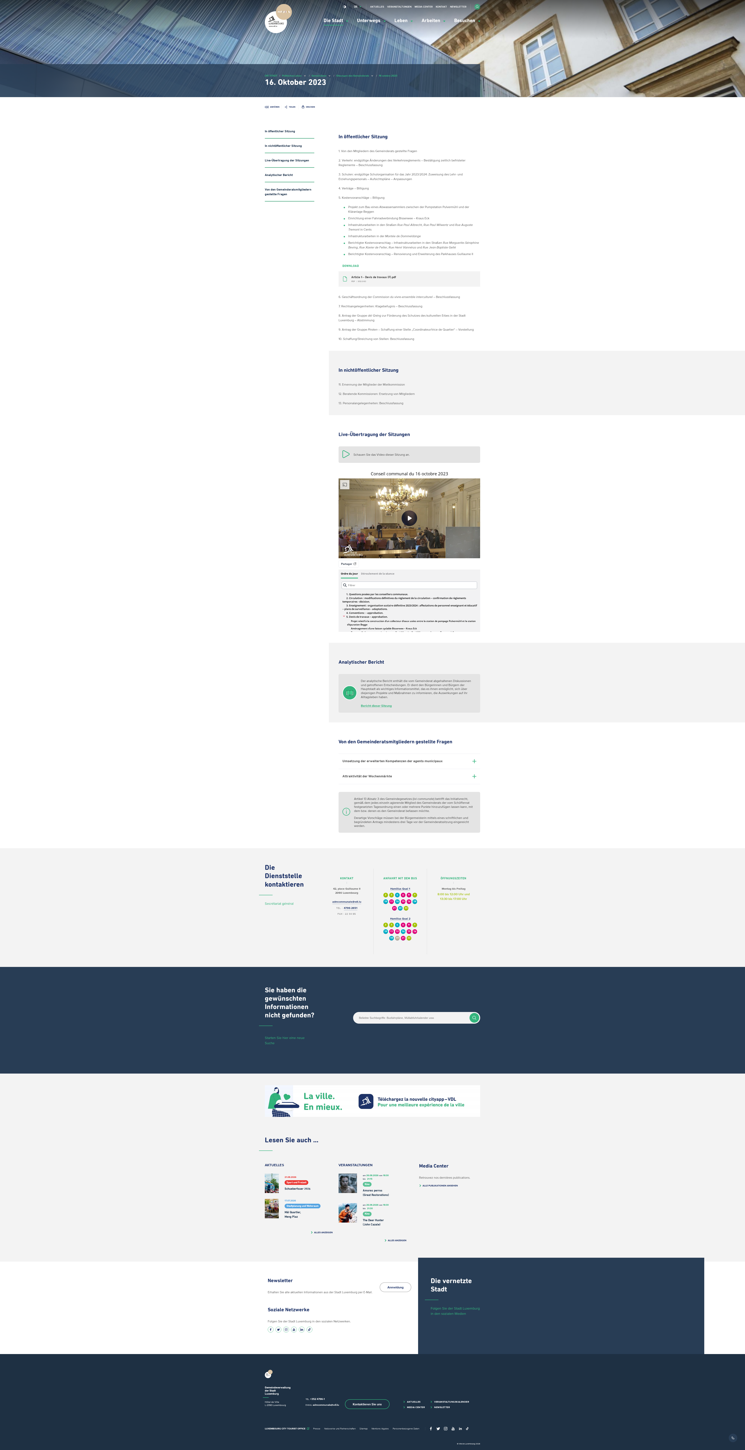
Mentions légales (380, 1428)
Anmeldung (395, 1287)
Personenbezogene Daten (406, 1428)
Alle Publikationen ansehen (440, 1185)
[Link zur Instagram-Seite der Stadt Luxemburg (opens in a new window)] (286, 1329)
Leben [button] (401, 20)
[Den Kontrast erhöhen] (344, 7)
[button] (477, 7)
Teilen (292, 107)
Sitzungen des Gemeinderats (352, 75)
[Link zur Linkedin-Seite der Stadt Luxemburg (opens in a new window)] (302, 1329)
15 (403, 901)
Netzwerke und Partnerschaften (340, 1428)
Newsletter (458, 6)
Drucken (310, 107)
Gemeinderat (319, 75)
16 (409, 901)
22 (400, 908)
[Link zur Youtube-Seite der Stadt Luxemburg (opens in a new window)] (294, 1329)
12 (397, 931)
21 (394, 908)
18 (414, 901)
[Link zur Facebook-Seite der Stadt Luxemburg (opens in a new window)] (271, 1329)
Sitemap (364, 1428)
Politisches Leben (292, 75)
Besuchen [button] (465, 20)
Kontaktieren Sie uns (367, 1404)
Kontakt (441, 6)
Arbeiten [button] (431, 20)
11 (391, 901)
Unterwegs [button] (369, 20)
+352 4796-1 (317, 1399)
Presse (316, 1428)
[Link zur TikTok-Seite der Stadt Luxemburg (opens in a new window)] (309, 1329)
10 (385, 901)
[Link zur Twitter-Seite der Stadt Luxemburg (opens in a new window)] (278, 1329)
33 (406, 908)
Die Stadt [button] (334, 20)
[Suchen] (474, 1018)
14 (397, 901)
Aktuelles (377, 6)
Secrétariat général (279, 904)
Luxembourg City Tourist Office (285, 1428)
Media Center (424, 6)
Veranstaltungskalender (451, 1401)
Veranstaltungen (399, 6)
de (356, 6)
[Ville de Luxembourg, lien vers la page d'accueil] (278, 32)
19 (397, 938)
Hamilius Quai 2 (400, 918)
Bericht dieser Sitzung (376, 705)
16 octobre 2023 (388, 75)
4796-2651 (350, 908)
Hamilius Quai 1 (400, 888)
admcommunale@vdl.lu (346, 901)
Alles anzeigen (323, 1232)
